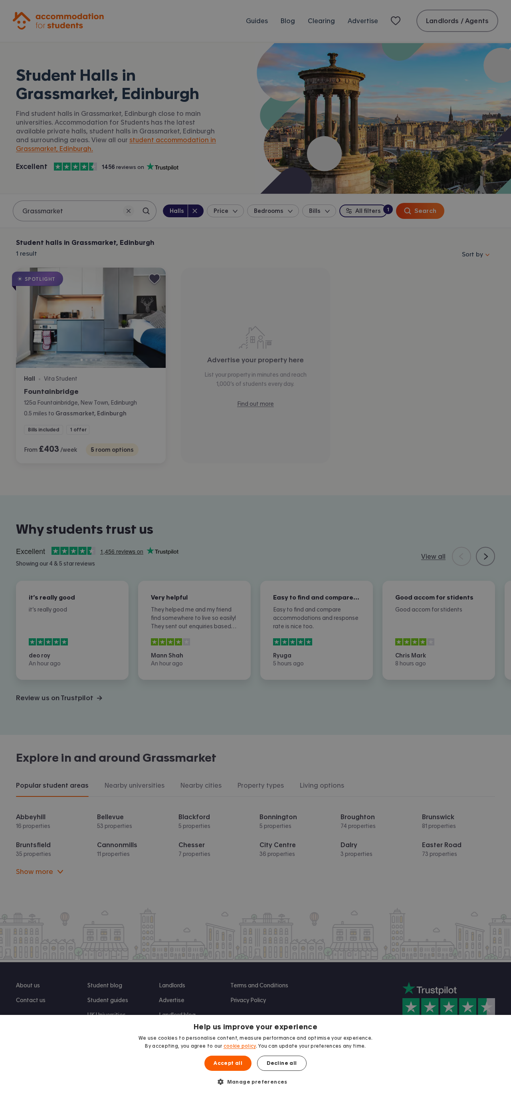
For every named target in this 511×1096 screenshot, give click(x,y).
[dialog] (255, 1055)
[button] (255, 1081)
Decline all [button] (282, 1063)
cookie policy (240, 1046)
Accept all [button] (228, 1063)
